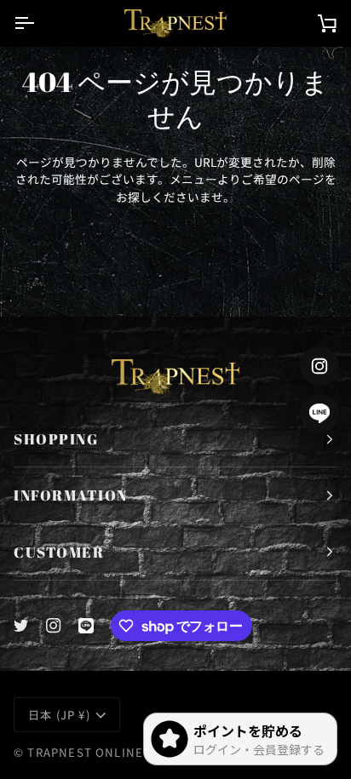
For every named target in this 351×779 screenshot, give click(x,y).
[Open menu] (39, 23)
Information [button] (71, 495)
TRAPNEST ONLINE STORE (107, 752)
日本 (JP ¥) (59, 715)
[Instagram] (53, 625)
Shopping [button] (56, 439)
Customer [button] (59, 552)
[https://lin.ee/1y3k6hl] (86, 625)
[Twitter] (21, 625)
